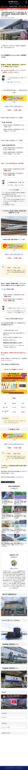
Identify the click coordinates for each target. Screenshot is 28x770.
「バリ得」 (3, 289)
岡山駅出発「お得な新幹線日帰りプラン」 (14, 8)
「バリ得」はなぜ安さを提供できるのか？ (14, 199)
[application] (14, 702)
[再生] (2, 707)
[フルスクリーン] (25, 707)
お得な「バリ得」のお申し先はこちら (13, 444)
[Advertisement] (14, 749)
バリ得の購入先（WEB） (8, 204)
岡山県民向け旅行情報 (13, 6)
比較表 (5, 203)
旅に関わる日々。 (14, 1)
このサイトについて (4, 6)
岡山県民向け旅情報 (10, 482)
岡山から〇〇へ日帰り (22, 6)
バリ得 (22, 403)
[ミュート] (23, 707)
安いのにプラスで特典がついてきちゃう (13, 201)
